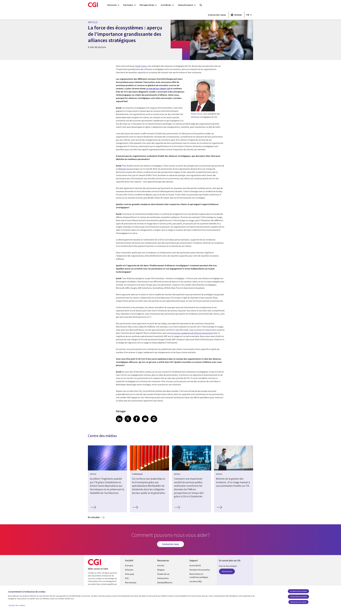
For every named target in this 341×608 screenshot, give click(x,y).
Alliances (129, 569)
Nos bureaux (130, 582)
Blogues (161, 569)
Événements (163, 578)
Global (238, 14)
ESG (127, 578)
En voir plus (94, 517)
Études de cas (163, 574)
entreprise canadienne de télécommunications (191, 333)
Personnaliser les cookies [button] (298, 596)
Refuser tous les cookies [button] (298, 602)
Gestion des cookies (17, 605)
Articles (160, 565)
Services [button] (112, 5)
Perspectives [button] (147, 5)
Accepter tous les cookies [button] (298, 591)
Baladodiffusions (164, 582)
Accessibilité (195, 565)
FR (247, 14)
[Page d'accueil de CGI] (93, 4)
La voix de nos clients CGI (158, 88)
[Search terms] (201, 5)
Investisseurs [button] (185, 5)
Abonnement (227, 571)
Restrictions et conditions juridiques (198, 575)
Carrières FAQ (195, 581)
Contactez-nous (217, 14)
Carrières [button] (166, 5)
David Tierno (141, 66)
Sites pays (129, 574)
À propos (129, 565)
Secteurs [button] (128, 5)
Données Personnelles (199, 569)
